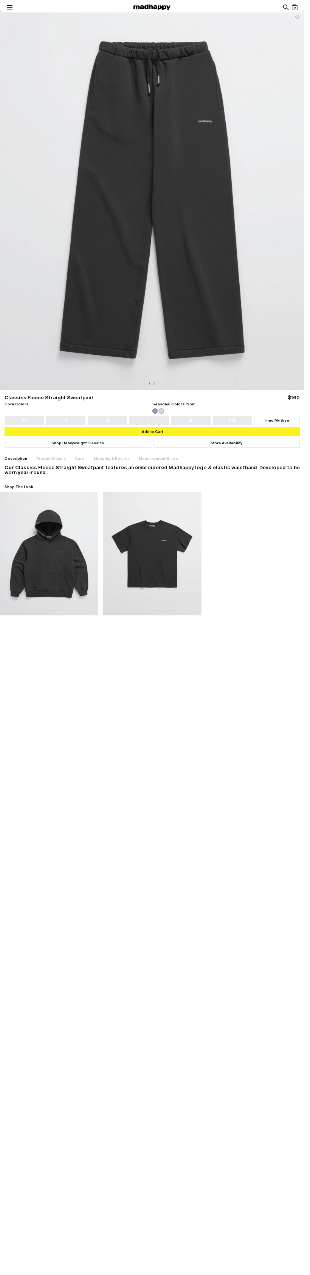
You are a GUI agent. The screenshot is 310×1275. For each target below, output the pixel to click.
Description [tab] (16, 458)
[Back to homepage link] (151, 7)
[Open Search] (285, 7)
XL (190, 420)
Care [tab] (79, 458)
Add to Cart (152, 432)
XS (24, 420)
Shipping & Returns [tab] (111, 458)
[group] (152, 200)
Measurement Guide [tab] (158, 458)
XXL (232, 420)
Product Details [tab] (51, 458)
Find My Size (277, 420)
